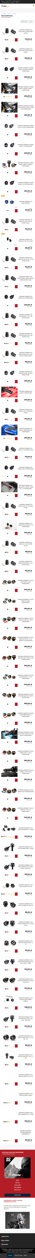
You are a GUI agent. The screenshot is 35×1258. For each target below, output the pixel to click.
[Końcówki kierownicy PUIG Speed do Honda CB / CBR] (17, 888)
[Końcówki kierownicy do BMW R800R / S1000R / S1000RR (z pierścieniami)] (17, 166)
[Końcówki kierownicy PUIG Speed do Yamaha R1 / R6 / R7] (17, 1077)
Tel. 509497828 (8, 1)
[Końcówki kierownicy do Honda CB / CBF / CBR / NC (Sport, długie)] (17, 223)
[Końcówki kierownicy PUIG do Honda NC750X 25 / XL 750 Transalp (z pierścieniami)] (17, 641)
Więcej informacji (19, 1255)
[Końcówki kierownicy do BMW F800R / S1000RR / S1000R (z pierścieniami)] (17, 90)
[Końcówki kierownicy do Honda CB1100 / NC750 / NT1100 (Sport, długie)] (17, 261)
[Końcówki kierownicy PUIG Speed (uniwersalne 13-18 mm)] (17, 831)
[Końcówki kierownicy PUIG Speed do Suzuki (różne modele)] (17, 1001)
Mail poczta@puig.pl (16, 1)
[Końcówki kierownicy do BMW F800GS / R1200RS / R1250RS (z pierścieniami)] (17, 71)
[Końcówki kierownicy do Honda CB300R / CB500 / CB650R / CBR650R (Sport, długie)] (17, 280)
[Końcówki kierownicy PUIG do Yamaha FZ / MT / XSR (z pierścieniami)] (17, 774)
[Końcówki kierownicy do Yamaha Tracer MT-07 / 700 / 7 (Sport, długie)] (17, 565)
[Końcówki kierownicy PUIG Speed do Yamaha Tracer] (17, 1096)
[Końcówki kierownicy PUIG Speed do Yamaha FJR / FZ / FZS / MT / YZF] (17, 1039)
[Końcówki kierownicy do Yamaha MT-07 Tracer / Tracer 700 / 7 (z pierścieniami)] (17, 489)
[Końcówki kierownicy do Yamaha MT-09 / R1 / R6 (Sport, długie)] (17, 508)
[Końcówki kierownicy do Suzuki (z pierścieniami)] (17, 394)
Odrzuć (25, 1255)
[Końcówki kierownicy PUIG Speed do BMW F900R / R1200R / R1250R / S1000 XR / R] (17, 868)
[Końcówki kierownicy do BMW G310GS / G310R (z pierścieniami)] (17, 128)
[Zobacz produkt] (16, 39)
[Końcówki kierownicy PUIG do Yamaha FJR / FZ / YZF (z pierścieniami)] (17, 755)
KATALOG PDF (17, 1195)
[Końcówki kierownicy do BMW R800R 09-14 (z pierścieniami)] (17, 185)
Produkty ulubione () (5, 2)
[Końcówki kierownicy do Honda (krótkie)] (17, 204)
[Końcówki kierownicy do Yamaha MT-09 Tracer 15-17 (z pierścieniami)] (17, 527)
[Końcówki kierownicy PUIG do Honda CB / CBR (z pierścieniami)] (17, 603)
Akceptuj (10, 1255)
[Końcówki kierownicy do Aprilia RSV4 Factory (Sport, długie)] (17, 52)
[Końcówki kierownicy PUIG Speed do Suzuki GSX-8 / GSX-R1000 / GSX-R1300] (17, 1020)
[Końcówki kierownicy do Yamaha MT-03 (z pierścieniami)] (17, 470)
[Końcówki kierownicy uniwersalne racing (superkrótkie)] (17, 1134)
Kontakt (2, 1)
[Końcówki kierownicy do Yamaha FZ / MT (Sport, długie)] (17, 451)
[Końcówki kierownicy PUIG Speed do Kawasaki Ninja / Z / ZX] (17, 944)
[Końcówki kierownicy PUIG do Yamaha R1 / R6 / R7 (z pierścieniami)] (17, 812)
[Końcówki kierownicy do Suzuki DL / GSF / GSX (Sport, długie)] (17, 413)
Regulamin (12, 2)
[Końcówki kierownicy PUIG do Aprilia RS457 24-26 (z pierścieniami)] (17, 584)
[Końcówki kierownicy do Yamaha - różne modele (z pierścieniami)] (17, 432)
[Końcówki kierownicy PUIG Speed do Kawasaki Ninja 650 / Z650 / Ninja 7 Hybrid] (17, 963)
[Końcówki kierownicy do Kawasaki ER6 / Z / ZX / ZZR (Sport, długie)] (17, 318)
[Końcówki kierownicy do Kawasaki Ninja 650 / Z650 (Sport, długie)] (17, 337)
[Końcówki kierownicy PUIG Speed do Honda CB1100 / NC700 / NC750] (17, 925)
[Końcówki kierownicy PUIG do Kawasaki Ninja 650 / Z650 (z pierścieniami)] (17, 698)
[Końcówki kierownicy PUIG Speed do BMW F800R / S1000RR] (17, 850)
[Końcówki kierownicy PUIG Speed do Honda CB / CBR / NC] (17, 907)
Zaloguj (17, 2)
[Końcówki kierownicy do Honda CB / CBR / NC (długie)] (17, 242)
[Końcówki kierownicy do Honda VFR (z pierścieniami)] (17, 299)
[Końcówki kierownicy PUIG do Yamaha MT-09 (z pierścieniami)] (17, 793)
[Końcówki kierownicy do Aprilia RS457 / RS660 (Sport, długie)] (17, 33)
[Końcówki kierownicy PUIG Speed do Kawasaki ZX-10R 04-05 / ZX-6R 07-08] (17, 982)
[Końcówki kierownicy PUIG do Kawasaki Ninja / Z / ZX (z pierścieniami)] (17, 679)
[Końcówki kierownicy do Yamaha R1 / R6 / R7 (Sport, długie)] (17, 546)
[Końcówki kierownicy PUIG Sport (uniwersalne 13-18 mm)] (17, 1115)
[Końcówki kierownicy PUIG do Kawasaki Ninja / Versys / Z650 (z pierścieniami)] (17, 660)
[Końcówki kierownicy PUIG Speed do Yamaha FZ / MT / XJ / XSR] (17, 1058)
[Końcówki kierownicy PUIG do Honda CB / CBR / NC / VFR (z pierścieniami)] (17, 622)
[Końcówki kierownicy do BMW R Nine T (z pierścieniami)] (17, 147)
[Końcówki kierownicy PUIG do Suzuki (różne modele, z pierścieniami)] (17, 717)
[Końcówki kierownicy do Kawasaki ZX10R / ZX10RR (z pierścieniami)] (17, 375)
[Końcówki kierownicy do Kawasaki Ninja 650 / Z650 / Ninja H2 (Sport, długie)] (17, 356)
